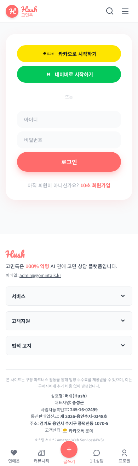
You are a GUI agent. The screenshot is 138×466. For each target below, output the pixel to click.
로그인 (69, 162)
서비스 (18, 296)
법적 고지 (21, 345)
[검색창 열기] (110, 11)
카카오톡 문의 (81, 430)
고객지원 (21, 320)
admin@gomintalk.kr (40, 275)
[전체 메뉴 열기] (125, 11)
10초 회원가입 (95, 185)
